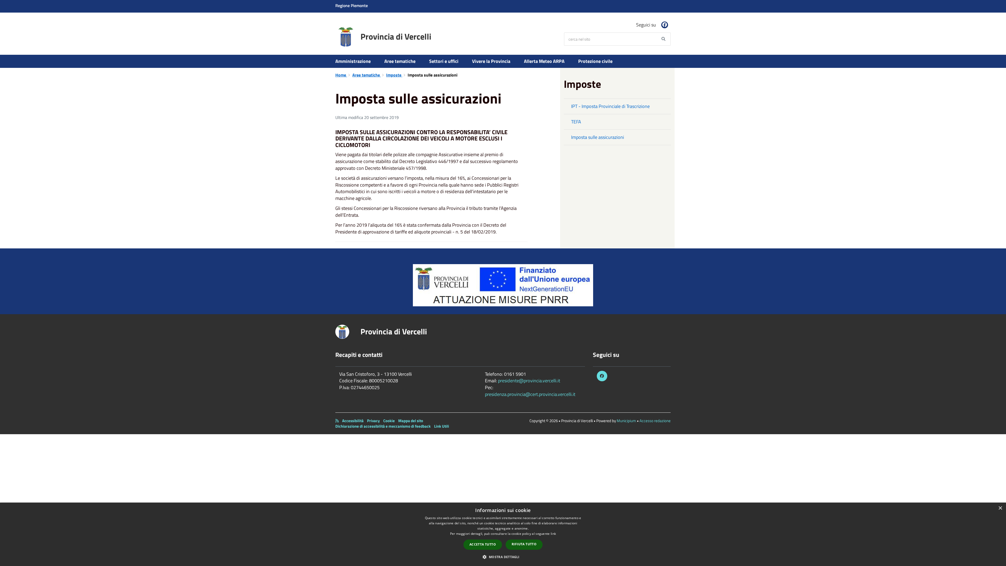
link (553, 533)
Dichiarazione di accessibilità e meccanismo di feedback (383, 426)
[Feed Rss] (337, 420)
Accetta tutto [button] (482, 544)
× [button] (1000, 508)
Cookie (389, 420)
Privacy (373, 420)
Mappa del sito (410, 420)
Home (341, 75)
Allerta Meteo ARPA (544, 61)
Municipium (626, 421)
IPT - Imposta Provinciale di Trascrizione (610, 106)
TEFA (576, 121)
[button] (502, 557)
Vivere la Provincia (491, 61)
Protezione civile (595, 61)
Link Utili (441, 426)
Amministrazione (353, 61)
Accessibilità (353, 420)
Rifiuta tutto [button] (524, 544)
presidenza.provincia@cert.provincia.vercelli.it (530, 394)
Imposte (394, 75)
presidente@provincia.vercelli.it (529, 380)
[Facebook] (664, 24)
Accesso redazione (655, 421)
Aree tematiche (399, 61)
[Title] (503, 284)
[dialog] (503, 534)
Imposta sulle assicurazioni (597, 137)
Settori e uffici (443, 61)
